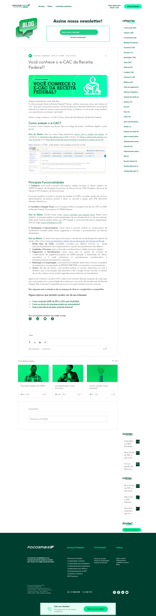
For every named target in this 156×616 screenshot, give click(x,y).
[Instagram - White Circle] (114, 592)
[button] (41, 6)
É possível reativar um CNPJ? (33, 386)
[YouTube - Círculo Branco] (126, 592)
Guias (31, 335)
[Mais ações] (106, 55)
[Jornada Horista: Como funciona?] (68, 373)
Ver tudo (115, 361)
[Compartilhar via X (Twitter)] (35, 342)
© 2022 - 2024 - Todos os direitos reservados (39, 593)
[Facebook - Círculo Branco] (118, 592)
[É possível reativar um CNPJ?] (33, 373)
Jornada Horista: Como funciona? (65, 387)
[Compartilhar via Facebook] (30, 342)
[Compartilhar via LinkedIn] (40, 342)
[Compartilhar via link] (45, 342)
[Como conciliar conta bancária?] (102, 373)
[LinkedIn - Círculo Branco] (122, 592)
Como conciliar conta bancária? (98, 387)
